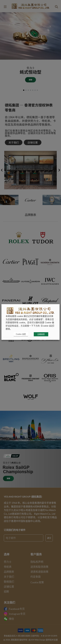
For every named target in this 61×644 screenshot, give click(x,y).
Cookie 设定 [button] (21, 334)
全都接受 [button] (41, 334)
